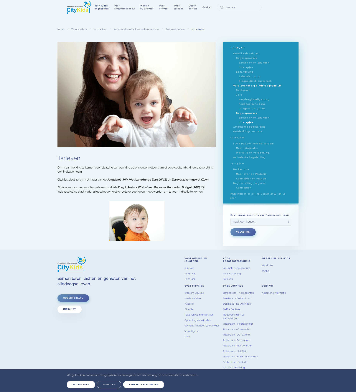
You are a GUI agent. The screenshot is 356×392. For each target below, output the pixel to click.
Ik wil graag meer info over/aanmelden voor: (259, 215)
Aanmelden (243, 187)
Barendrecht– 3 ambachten (238, 292)
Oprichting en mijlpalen (197, 320)
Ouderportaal (73, 298)
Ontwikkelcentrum (246, 53)
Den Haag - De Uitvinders (237, 303)
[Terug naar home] (79, 7)
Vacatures (267, 265)
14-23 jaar (237, 163)
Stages (265, 270)
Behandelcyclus (250, 76)
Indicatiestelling (232, 273)
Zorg (239, 95)
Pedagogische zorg (252, 104)
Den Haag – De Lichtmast (237, 298)
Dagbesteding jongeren (249, 183)
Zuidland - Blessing (234, 367)
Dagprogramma (246, 58)
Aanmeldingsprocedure (236, 268)
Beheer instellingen (143, 384)
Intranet (69, 309)
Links (187, 336)
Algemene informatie (274, 292)
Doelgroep (243, 90)
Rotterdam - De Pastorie (236, 334)
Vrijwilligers (191, 331)
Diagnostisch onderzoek (255, 81)
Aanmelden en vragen (251, 178)
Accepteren (80, 384)
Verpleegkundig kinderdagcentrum (257, 85)
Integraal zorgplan (252, 108)
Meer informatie (247, 148)
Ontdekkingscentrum (247, 131)
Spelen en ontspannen (254, 62)
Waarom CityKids (194, 292)
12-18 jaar (237, 137)
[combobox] (239, 7)
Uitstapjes (246, 67)
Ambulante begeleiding (249, 127)
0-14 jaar (189, 268)
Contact (207, 7)
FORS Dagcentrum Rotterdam (253, 143)
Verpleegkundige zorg (254, 99)
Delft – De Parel (231, 309)
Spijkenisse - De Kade (235, 362)
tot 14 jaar (237, 47)
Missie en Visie (192, 298)
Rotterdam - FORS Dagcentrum (240, 356)
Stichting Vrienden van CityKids (201, 325)
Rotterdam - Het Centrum (237, 345)
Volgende (243, 232)
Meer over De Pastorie (251, 174)
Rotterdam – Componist (236, 329)
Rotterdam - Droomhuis (236, 340)
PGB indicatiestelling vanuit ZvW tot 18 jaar (258, 196)
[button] (102, 7)
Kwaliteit (189, 303)
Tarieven (228, 279)
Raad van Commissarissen (199, 314)
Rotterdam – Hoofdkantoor (238, 323)
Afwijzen (109, 384)
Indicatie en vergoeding (252, 152)
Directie (188, 309)
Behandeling (244, 72)
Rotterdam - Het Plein (235, 351)
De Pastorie (241, 169)
